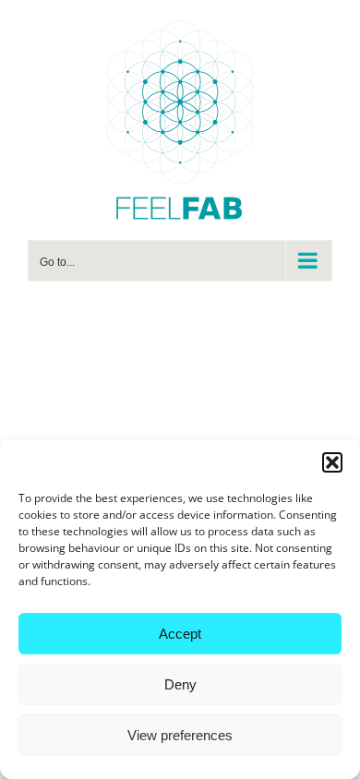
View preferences (180, 735)
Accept (180, 633)
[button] (332, 462)
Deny (180, 684)
